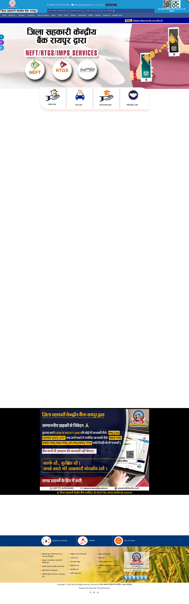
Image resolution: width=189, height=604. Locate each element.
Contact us (106, 15)
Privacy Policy (99, 5)
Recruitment (82, 15)
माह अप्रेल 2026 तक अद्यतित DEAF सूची (131, 128)
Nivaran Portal (117, 15)
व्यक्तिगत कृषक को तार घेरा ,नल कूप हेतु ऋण (53, 575)
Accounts (31, 15)
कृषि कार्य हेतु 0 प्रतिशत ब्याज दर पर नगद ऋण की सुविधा (52, 555)
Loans (53, 15)
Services (21, 15)
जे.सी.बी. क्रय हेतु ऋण (104, 562)
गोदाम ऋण (101, 558)
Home (4, 15)
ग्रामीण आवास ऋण (75, 573)
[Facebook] (9, 37)
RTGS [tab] (104, 338)
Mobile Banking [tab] (69, 338)
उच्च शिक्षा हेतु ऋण (132, 297)
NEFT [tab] (89, 338)
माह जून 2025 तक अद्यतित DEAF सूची (169, 128)
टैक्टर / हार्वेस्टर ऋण (104, 572)
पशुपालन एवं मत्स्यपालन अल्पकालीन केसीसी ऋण (52, 561)
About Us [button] (11, 15)
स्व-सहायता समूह (75, 562)
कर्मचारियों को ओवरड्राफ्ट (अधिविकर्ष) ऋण (109, 567)
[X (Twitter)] (9, 47)
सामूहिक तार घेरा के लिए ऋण (78, 554)
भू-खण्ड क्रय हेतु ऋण (104, 554)
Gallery (90, 15)
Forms (66, 15)
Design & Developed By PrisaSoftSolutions (94, 588)
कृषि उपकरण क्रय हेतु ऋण (49, 570)
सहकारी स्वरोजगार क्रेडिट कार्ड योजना (94, 297)
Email (60, 15)
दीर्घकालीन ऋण (74, 565)
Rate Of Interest (43, 15)
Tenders (73, 15)
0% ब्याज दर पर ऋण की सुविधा (57, 297)
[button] (14, 56)
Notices (98, 15)
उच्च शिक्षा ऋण (74, 569)
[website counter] (136, 577)
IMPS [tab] (120, 338)
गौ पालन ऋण (74, 558)
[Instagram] (9, 42)
